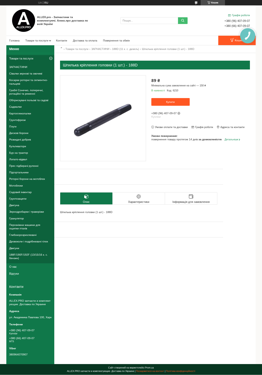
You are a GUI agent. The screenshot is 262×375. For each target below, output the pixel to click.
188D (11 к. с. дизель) (125, 48)
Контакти (61, 40)
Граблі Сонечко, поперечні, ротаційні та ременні (26, 92)
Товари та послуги (36, 40)
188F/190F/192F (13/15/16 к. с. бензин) (28, 256)
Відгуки (14, 273)
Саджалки (15, 106)
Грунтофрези (17, 119)
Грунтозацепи (17, 198)
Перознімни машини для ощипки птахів (24, 226)
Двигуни (14, 248)
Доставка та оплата (85, 40)
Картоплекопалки (20, 113)
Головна (14, 40)
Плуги (12, 126)
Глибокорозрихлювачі (22, 234)
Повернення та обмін (116, 40)
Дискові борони (18, 133)
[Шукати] (183, 20)
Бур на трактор (18, 152)
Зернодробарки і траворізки (26, 211)
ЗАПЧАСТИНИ (100, 48)
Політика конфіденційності (180, 371)
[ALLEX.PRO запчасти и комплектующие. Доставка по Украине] (23, 20)
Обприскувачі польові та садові (28, 100)
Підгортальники (19, 172)
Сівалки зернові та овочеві (25, 73)
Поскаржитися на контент (150, 371)
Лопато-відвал (18, 159)
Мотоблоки (16, 185)
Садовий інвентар (20, 192)
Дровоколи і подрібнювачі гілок (28, 241)
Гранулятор (16, 218)
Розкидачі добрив (20, 139)
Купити (170, 101)
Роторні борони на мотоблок (27, 178)
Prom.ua (149, 367)
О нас (13, 266)
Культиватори (17, 146)
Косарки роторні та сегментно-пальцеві (28, 81)
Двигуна (14, 205)
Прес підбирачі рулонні (23, 165)
